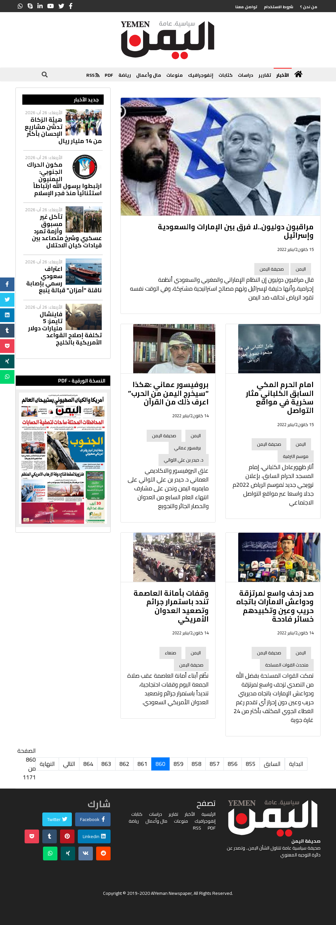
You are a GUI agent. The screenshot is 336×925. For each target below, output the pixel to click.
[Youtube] (50, 6)
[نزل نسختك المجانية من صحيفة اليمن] (63, 458)
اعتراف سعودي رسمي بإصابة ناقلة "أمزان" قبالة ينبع (64, 279)
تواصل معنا (246, 6)
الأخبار (282, 75)
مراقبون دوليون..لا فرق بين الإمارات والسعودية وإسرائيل (236, 231)
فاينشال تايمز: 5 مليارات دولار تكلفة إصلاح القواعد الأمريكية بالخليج (65, 328)
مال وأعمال (148, 75)
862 (124, 763)
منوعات (174, 75)
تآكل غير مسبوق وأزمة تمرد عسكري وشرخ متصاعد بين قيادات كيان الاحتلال (67, 231)
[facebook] (71, 6)
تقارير (265, 75)
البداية (296, 763)
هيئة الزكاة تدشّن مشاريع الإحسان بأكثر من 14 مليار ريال (63, 130)
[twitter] (61, 6)
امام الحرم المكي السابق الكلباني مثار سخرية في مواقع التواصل (280, 397)
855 (251, 763)
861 (142, 763)
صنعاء (170, 652)
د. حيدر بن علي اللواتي (183, 460)
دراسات (245, 75)
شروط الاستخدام (278, 6)
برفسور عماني (187, 447)
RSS (90, 75)
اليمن (301, 269)
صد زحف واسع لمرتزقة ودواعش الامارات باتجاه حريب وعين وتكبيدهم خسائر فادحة (275, 606)
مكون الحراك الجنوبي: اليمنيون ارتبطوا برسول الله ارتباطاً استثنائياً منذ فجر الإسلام (64, 178)
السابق (272, 763)
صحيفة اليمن (272, 269)
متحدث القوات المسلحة (286, 665)
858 (196, 763)
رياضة (124, 75)
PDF (109, 75)
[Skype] (30, 6)
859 (178, 763)
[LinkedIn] (40, 6)
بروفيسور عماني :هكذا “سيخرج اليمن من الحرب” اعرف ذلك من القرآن (168, 393)
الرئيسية (208, 814)
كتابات (226, 75)
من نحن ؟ (308, 6)
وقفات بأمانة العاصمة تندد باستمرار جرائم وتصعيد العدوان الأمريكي (171, 606)
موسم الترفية (295, 456)
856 (233, 763)
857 (215, 763)
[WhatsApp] (20, 6)
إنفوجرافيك (200, 75)
